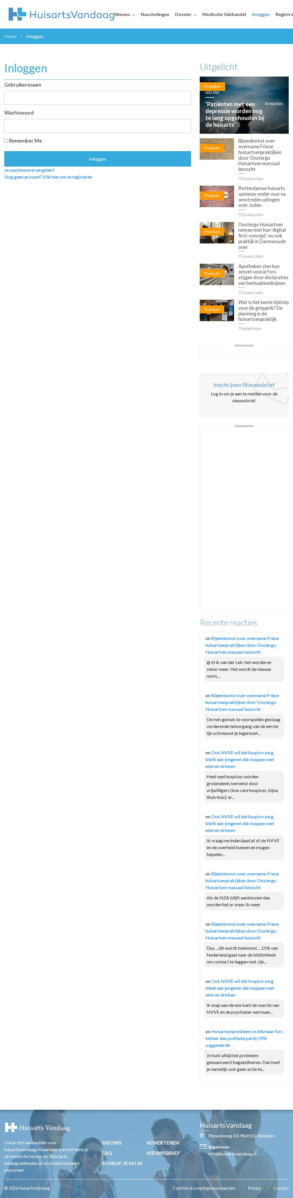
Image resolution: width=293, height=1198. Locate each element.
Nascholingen (155, 14)
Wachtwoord (18, 113)
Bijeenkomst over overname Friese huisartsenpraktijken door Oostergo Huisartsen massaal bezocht (242, 645)
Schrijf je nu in (122, 1163)
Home (10, 36)
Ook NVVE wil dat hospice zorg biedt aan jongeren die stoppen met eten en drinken (239, 759)
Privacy (254, 1188)
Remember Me (25, 141)
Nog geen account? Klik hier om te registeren (48, 176)
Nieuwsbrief (163, 1153)
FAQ (107, 1153)
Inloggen (261, 14)
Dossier (183, 14)
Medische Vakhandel (224, 14)
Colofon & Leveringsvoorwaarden (204, 1188)
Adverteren (162, 1143)
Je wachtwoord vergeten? (29, 170)
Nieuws (122, 14)
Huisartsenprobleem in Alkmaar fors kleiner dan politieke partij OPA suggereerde (244, 1038)
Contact (281, 1188)
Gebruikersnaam (22, 85)
